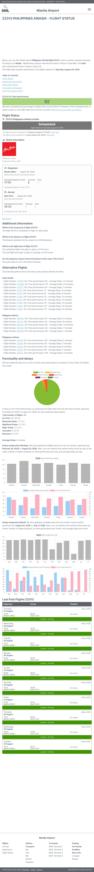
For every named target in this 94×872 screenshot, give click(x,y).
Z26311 (20, 353)
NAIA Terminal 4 (56, 856)
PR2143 (20, 325)
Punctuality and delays (12, 88)
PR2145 (20, 328)
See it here (55, 132)
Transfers (30, 862)
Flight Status (7, 78)
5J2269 (20, 284)
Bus (27, 849)
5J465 (20, 309)
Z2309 (20, 347)
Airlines (29, 843)
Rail (27, 856)
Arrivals (5, 846)
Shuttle (29, 859)
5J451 (19, 293)
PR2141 (20, 321)
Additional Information (12, 82)
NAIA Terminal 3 (56, 853)
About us (40, 870)
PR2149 (20, 331)
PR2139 (20, 318)
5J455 (20, 297)
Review (75, 859)
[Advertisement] (47, 40)
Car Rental (77, 846)
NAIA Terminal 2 (56, 849)
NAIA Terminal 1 (55, 846)
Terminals (53, 843)
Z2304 (20, 340)
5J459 (20, 303)
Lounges (75, 856)
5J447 (19, 290)
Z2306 (20, 343)
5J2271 (20, 287)
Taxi (27, 853)
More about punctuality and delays (66, 110)
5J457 (19, 300)
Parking (75, 843)
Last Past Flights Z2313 (12, 91)
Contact (33, 870)
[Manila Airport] (5, 8)
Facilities (76, 849)
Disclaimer (25, 870)
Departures (7, 849)
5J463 (20, 306)
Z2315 (19, 350)
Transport (30, 846)
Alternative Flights (10, 85)
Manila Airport (48, 10)
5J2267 (20, 281)
